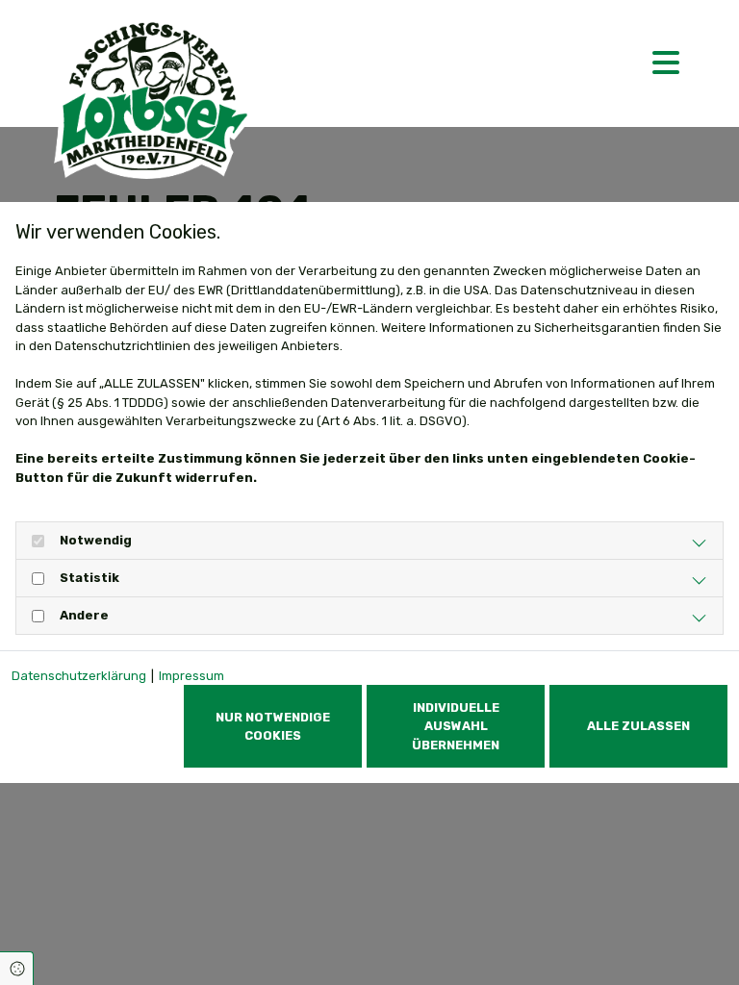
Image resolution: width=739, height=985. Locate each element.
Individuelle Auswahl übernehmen (455, 725)
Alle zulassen (638, 726)
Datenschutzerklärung (79, 676)
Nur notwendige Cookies (273, 726)
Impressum (191, 676)
